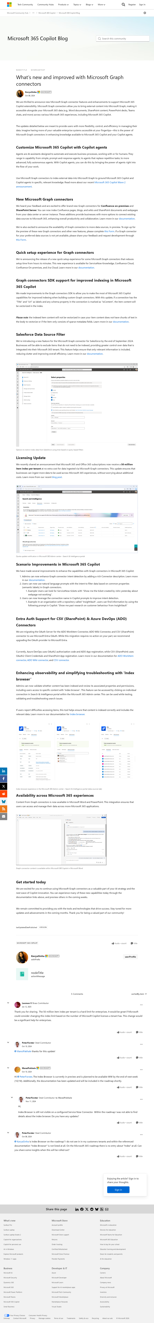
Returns (54, 1239)
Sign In (142, 4)
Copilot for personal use (12, 1244)
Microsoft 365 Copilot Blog (69, 13)
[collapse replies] (8, 1003)
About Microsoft (106, 1277)
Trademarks (71, 1318)
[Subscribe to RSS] (101, 1209)
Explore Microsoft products (13, 1254)
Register (132, 4)
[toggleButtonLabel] (145, 13)
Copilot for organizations (13, 1239)
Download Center (58, 1230)
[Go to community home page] (9, 4)
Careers (103, 1273)
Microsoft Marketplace (60, 1297)
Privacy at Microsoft (107, 1287)
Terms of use (58, 1318)
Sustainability (105, 1306)
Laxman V (27, 1003)
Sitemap (7, 1318)
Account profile (57, 1225)
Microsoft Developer (59, 1277)
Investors (103, 1292)
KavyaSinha (31, 92)
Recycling (95, 1318)
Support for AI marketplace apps (63, 1287)
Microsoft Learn (57, 1282)
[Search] (123, 4)
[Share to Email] (106, 1209)
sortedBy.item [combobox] (137, 993)
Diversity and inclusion (108, 1297)
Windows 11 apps (10, 1259)
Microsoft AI (8, 1273)
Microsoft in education (108, 1225)
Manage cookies (45, 1318)
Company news (105, 1282)
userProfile (130, 956)
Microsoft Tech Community (61, 1292)
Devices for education (108, 1230)
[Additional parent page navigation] (33, 13)
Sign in (118, 1189)
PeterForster (28, 1042)
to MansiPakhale (63, 1097)
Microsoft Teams (9, 1297)
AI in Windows (9, 1249)
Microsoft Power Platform (13, 1292)
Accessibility (104, 1302)
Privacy (32, 1318)
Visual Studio (56, 1306)
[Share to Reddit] (91, 1209)
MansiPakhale (24, 1051)
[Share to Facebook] (81, 1209)
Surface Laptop (9, 1230)
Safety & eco (83, 1318)
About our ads (107, 1318)
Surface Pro (8, 1225)
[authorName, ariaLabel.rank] (20, 93)
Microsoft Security (10, 1277)
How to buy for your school (109, 1244)
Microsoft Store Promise (60, 1254)
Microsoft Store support (60, 1235)
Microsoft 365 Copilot (46, 13)
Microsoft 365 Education (109, 1239)
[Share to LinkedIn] (77, 1209)
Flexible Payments (58, 1259)
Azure (54, 1273)
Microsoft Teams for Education (111, 1235)
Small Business (9, 1306)
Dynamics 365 (9, 1282)
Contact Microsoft (19, 1318)
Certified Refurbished (59, 1249)
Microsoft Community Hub (17, 13)
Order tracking (57, 1244)
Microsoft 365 (9, 1287)
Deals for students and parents (111, 1254)
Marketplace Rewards (60, 1302)
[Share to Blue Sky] (96, 1209)
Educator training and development (113, 1249)
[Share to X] (86, 1209)
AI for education (106, 1259)
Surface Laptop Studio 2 (12, 1235)
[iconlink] (22, 974)
